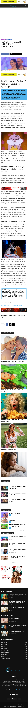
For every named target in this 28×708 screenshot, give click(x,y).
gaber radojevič (9, 315)
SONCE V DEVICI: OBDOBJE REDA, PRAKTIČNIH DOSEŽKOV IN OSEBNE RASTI (17, 609)
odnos (19, 315)
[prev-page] (2, 506)
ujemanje (3, 317)
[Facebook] (7, 324)
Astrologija (7, 8)
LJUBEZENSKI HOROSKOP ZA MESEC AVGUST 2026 (12, 361)
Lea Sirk (14, 315)
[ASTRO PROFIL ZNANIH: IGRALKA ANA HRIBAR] (4, 494)
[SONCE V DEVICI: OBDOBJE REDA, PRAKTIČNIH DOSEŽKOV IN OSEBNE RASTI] (4, 609)
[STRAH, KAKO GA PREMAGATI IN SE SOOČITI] (4, 545)
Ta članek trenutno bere (14, 513)
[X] (10, 324)
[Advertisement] (14, 24)
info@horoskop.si (18, 689)
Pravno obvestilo (5, 704)
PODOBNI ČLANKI (5, 481)
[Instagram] (12, 699)
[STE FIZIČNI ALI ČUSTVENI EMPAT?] (4, 633)
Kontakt (25, 704)
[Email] (13, 324)
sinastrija (23, 315)
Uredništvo (6, 48)
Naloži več (13, 562)
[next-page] (4, 506)
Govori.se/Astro (16, 302)
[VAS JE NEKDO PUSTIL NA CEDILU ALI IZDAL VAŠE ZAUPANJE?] (4, 551)
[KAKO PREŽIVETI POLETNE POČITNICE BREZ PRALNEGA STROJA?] (4, 538)
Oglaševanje (20, 704)
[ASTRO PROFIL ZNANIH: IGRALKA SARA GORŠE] (4, 488)
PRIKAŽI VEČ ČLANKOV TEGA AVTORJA (10, 483)
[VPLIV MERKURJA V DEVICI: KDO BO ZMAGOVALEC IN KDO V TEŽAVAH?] (4, 603)
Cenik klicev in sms (12, 704)
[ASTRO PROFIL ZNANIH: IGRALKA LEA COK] (4, 501)
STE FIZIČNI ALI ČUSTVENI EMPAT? (17, 631)
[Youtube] (19, 699)
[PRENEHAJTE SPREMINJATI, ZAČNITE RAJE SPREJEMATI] (4, 558)
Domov (2, 8)
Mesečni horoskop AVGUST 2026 (8, 449)
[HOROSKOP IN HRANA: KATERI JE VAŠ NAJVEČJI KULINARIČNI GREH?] (4, 596)
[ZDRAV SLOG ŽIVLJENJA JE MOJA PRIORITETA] (4, 620)
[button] (2, 6)
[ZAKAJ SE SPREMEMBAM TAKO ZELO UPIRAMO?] (4, 627)
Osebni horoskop (14, 8)
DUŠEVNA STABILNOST (6, 478)
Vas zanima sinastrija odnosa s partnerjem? (11, 305)
